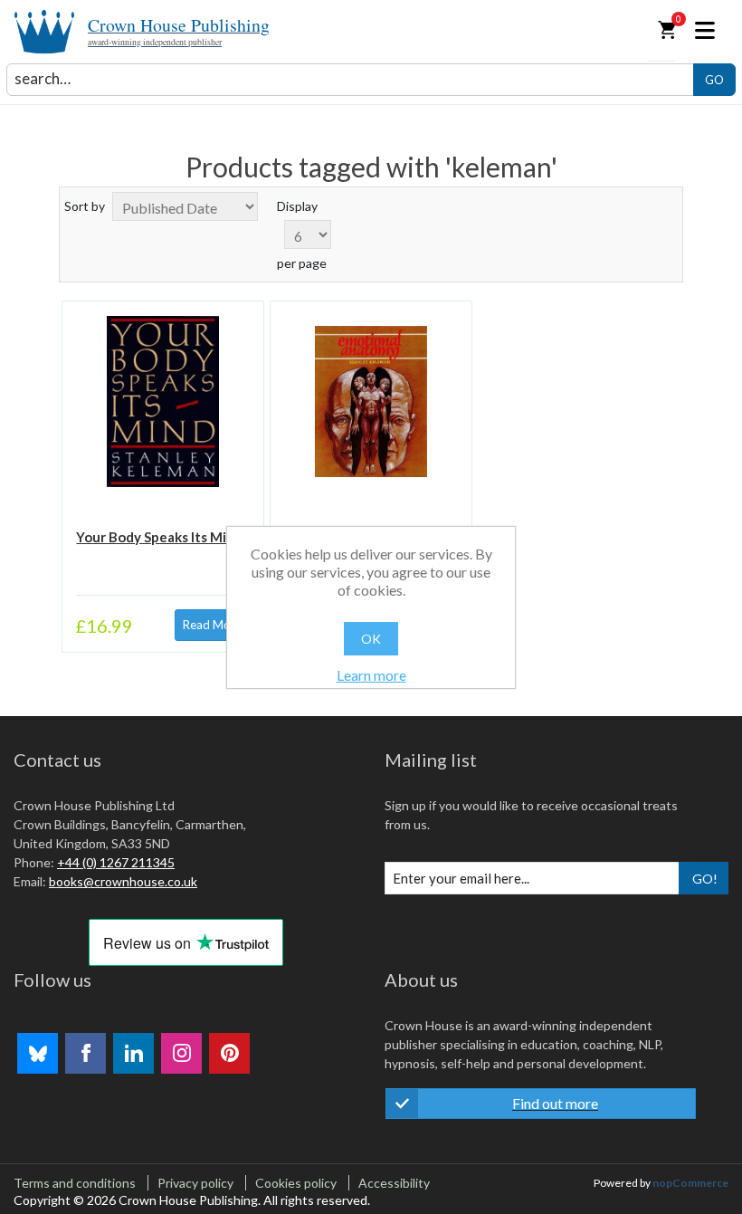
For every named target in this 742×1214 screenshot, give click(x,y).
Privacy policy (195, 1182)
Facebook (85, 1053)
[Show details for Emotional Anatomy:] (370, 401)
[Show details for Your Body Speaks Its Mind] (162, 401)
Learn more (371, 674)
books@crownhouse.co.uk (123, 881)
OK (371, 638)
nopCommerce (690, 1183)
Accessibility (394, 1182)
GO (714, 79)
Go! (705, 878)
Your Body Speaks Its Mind (159, 537)
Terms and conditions (75, 1182)
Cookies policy (296, 1182)
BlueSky (37, 1053)
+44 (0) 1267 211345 (116, 862)
